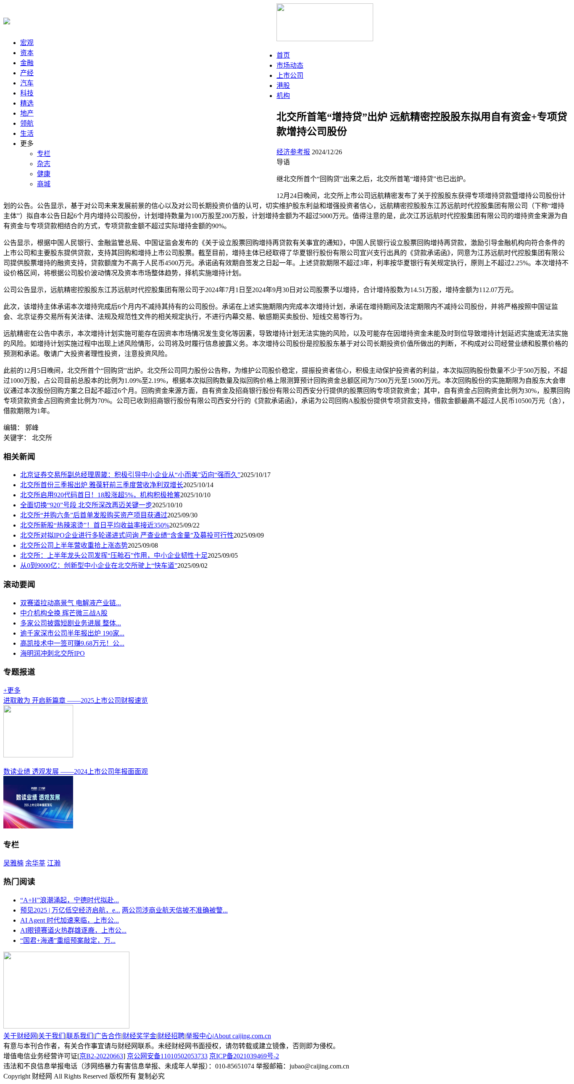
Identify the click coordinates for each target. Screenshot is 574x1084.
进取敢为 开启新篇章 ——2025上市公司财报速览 (75, 700)
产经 (27, 72)
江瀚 (54, 863)
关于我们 (51, 1035)
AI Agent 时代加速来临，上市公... (69, 920)
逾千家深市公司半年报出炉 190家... (72, 633)
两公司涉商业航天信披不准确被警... (175, 910)
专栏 (43, 153)
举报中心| (200, 1035)
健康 (43, 173)
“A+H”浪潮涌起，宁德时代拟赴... (69, 900)
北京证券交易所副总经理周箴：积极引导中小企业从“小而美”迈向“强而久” (130, 474)
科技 (27, 93)
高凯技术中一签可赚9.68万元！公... (72, 643)
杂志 (43, 163)
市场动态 (289, 65)
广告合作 (108, 1035)
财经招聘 (171, 1035)
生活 (27, 133)
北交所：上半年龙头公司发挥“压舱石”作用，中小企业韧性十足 (114, 555)
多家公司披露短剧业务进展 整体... (70, 623)
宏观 (27, 42)
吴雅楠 (13, 863)
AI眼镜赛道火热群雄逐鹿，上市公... (73, 930)
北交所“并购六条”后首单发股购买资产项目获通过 (93, 515)
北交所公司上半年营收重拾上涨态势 (74, 545)
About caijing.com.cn (242, 1035)
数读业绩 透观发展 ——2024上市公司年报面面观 (75, 771)
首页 (283, 55)
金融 (27, 62)
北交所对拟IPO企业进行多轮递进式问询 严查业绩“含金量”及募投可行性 (127, 535)
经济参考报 (293, 152)
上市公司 (289, 75)
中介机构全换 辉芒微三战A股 (64, 613)
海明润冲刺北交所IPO (52, 653)
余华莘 (35, 863)
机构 (283, 95)
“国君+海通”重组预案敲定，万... (68, 940)
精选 (27, 103)
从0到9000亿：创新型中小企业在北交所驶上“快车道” (98, 565)
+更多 (12, 690)
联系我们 (79, 1035)
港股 (283, 85)
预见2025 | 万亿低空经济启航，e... (70, 910)
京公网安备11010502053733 (167, 1056)
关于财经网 (20, 1035)
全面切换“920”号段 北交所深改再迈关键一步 (86, 505)
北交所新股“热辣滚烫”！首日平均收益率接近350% (94, 525)
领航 (27, 123)
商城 (43, 183)
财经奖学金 (139, 1035)
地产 (27, 113)
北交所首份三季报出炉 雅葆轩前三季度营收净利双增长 (101, 484)
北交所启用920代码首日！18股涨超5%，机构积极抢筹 (100, 494)
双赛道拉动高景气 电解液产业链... (70, 603)
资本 (27, 52)
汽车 (27, 83)
